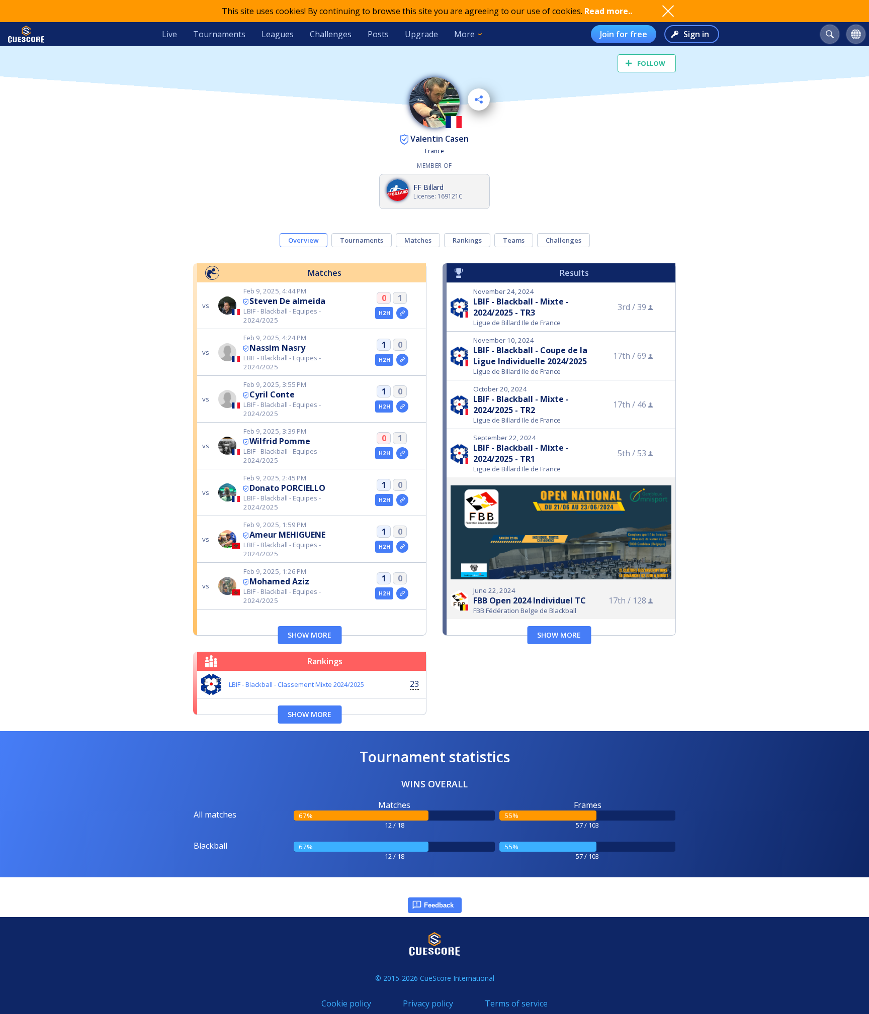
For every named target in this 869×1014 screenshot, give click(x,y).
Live (169, 34)
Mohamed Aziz (279, 581)
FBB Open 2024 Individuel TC (529, 600)
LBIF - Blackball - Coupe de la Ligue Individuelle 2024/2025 (530, 356)
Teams (514, 240)
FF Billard (428, 187)
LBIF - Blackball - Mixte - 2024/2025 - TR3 (521, 307)
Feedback (439, 905)
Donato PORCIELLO (287, 487)
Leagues (278, 34)
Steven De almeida (287, 301)
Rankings (467, 240)
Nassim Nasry (277, 347)
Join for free (623, 34)
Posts (378, 34)
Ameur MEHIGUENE (287, 534)
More (464, 34)
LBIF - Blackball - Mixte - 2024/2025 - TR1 (521, 453)
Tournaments (219, 34)
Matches (417, 240)
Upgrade (421, 34)
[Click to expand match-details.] (402, 313)
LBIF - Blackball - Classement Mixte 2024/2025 (296, 684)
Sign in (696, 34)
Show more (309, 635)
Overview (303, 240)
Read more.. (608, 11)
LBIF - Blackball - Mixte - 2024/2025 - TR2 (521, 404)
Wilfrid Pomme (279, 441)
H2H (384, 313)
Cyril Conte (272, 394)
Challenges (331, 34)
